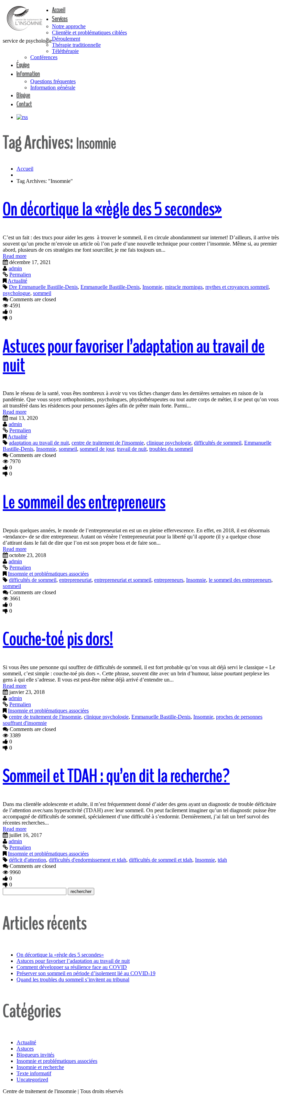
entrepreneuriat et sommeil (122, 580)
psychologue (16, 293)
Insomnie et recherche (40, 1067)
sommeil (42, 293)
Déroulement (66, 39)
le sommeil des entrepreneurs (240, 580)
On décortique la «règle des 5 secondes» (112, 209)
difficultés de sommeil (217, 443)
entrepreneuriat (75, 580)
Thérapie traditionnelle (76, 45)
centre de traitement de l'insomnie (108, 443)
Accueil (58, 9)
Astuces (25, 1049)
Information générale (52, 87)
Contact (24, 104)
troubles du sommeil (171, 449)
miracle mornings (184, 287)
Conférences (43, 57)
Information (28, 73)
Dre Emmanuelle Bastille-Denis (43, 287)
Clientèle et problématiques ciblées (89, 32)
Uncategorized (32, 1079)
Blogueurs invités (35, 1055)
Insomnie (152, 287)
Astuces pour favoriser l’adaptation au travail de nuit (134, 356)
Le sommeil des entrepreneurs (84, 502)
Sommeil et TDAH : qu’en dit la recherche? (116, 775)
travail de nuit (132, 449)
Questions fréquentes (53, 81)
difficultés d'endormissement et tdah (87, 860)
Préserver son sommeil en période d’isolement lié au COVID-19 (86, 973)
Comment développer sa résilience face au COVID (72, 967)
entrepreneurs (168, 580)
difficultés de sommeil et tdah (160, 860)
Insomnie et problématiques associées (48, 574)
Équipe (23, 64)
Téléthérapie (65, 51)
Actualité (17, 281)
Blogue (23, 95)
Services (60, 18)
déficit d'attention (27, 860)
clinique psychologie (169, 443)
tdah (222, 860)
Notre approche (69, 26)
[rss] (22, 117)
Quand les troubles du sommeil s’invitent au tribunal (73, 979)
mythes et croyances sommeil (237, 287)
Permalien (20, 274)
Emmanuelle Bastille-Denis (110, 287)
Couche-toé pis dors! (58, 639)
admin (15, 268)
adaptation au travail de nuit (39, 443)
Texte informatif (34, 1073)
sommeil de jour (97, 449)
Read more (14, 256)
